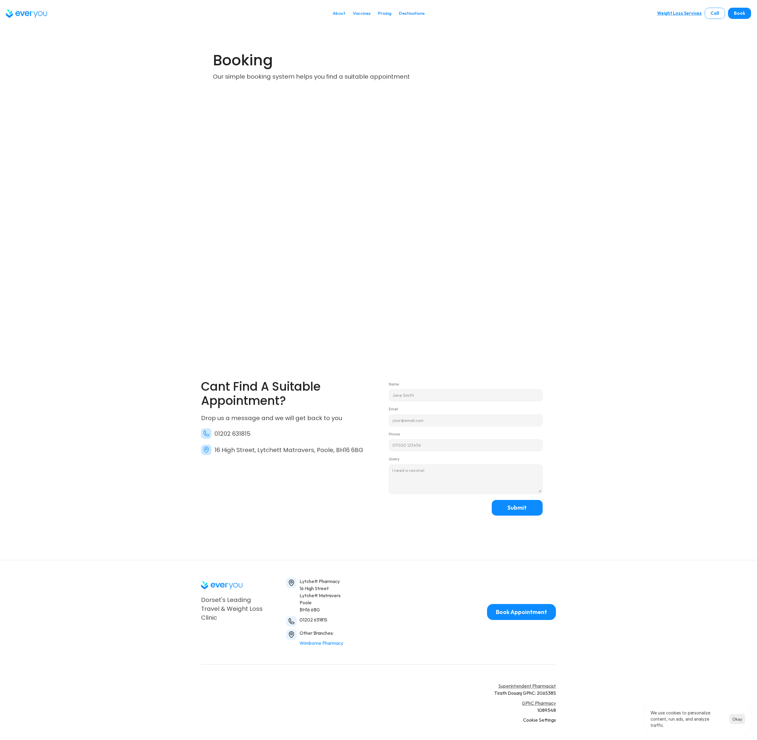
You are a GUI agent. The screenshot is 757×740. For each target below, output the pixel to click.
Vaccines (362, 13)
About (339, 13)
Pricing (385, 13)
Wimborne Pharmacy (321, 643)
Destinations (412, 13)
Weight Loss (670, 13)
